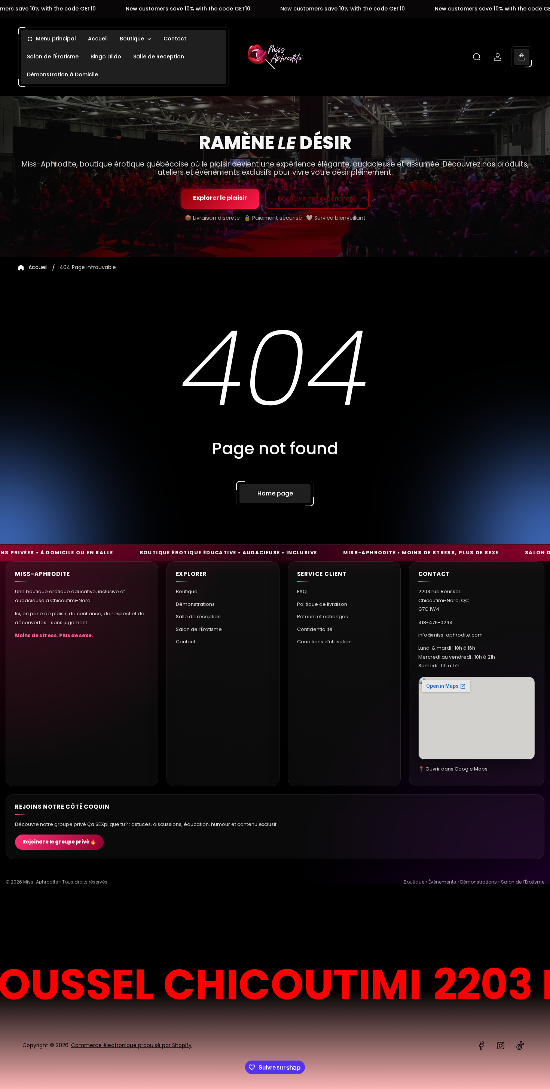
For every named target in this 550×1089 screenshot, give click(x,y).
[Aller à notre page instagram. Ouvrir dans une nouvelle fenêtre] (500, 1045)
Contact (185, 641)
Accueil (38, 267)
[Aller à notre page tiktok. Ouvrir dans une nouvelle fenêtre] (520, 1045)
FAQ (302, 591)
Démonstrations (195, 603)
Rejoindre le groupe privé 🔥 (59, 842)
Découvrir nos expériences (317, 198)
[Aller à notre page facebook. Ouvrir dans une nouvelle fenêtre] (481, 1045)
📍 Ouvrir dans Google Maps (453, 768)
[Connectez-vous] (497, 56)
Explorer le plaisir (220, 197)
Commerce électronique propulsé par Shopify (131, 1045)
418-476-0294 (435, 622)
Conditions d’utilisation (324, 641)
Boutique (187, 591)
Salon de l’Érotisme (199, 628)
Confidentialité (315, 628)
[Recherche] (476, 56)
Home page (275, 493)
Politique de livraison (322, 603)
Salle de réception (198, 616)
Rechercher (507, 926)
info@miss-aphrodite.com (450, 634)
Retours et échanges (322, 616)
